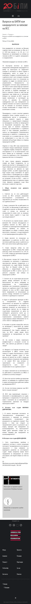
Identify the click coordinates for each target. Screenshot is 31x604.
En (19, 16)
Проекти (19, 550)
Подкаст (4, 562)
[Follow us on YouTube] (10, 525)
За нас (18, 568)
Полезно (19, 574)
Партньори (20, 562)
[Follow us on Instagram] (17, 525)
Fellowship (5, 568)
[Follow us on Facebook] (14, 525)
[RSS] (21, 525)
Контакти (5, 574)
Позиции (10, 34)
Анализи (4, 556)
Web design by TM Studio (8, 602)
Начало (4, 34)
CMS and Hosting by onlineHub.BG (21, 602)
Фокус (4, 550)
